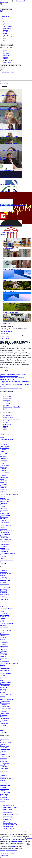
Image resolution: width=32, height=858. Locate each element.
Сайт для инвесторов (9, 828)
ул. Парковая (6, 395)
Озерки (2, 443)
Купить (5, 50)
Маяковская (3, 482)
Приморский (3, 598)
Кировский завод (4, 522)
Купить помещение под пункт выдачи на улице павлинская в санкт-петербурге (13, 378)
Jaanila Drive (6, 400)
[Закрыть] (1, 4)
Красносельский (4, 584)
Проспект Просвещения (6, 455)
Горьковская (3, 546)
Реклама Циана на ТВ (9, 812)
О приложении (4, 855)
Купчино (2, 548)
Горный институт (4, 537)
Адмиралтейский (4, 570)
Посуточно (6, 53)
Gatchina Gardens (8, 398)
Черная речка (3, 467)
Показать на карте (5, 72)
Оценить (5, 57)
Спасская (2, 527)
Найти (12, 72)
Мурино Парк (7, 396)
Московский (3, 585)
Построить (6, 55)
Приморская (3, 543)
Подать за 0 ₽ (7, 62)
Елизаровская (4, 480)
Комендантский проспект (7, 530)
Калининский (3, 572)
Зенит (1, 512)
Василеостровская (5, 499)
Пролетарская (4, 551)
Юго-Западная (4, 518)
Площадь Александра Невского (9, 494)
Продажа (6, 23)
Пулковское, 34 (7, 415)
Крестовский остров (5, 539)
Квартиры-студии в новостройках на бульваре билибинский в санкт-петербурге (13, 375)
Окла (4, 427)
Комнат (3, 67)
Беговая (2, 479)
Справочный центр (8, 805)
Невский (2, 596)
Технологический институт (7, 553)
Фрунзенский (3, 589)
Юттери (5, 426)
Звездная (2, 491)
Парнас (2, 463)
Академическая (4, 458)
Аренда (5, 21)
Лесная (2, 451)
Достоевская (3, 460)
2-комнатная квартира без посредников (11, 388)
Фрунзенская (3, 456)
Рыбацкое (2, 496)
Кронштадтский (4, 594)
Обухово (2, 558)
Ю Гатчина (6, 405)
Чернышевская (4, 477)
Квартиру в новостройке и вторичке (11, 65)
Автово (2, 437)
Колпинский (3, 592)
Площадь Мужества (5, 525)
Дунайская (3, 470)
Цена (2, 69)
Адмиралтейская (4, 448)
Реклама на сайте (8, 818)
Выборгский (3, 591)
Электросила (3, 508)
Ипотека (5, 30)
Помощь (5, 821)
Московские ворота (5, 513)
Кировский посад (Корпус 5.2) (11, 407)
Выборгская (3, 529)
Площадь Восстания (5, 505)
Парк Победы (4, 453)
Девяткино (3, 449)
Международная (4, 493)
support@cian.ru (15, 846)
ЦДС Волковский (8, 417)
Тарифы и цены (7, 816)
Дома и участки (7, 26)
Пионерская (3, 484)
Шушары (2, 498)
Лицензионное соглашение (14, 841)
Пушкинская (3, 486)
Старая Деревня (4, 544)
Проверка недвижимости (10, 824)
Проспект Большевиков (6, 560)
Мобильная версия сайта (7, 853)
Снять (5, 52)
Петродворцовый (5, 587)
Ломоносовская (4, 472)
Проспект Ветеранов (5, 444)
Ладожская (3, 556)
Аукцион (5, 811)
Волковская (3, 520)
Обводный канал (4, 549)
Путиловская (3, 475)
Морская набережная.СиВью (11, 419)
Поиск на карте (7, 809)
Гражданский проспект (6, 439)
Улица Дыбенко (4, 446)
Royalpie (5, 422)
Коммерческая (7, 28)
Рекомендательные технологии (8, 850)
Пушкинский (3, 579)
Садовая (2, 506)
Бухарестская (3, 489)
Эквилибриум (7, 424)
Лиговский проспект (5, 461)
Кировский (3, 582)
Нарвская (2, 524)
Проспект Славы (4, 465)
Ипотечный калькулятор (10, 823)
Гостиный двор (4, 555)
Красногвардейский (5, 573)
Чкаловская (3, 487)
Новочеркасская (4, 541)
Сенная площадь (4, 517)
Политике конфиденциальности (18, 845)
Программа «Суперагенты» (10, 814)
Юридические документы (10, 807)
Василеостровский (5, 580)
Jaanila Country (7, 403)
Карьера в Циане (8, 826)
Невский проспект (5, 532)
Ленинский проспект (6, 441)
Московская (3, 503)
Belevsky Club (7, 421)
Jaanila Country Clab (8, 401)
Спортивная (3, 536)
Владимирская (4, 510)
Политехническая (5, 534)
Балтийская (3, 468)
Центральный (4, 599)
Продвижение (7, 819)
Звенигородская (4, 501)
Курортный (3, 575)
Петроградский (4, 577)
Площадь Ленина (5, 515)
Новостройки (7, 25)
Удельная (2, 562)
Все (5, 408)
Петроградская (4, 474)
